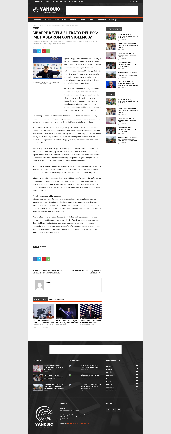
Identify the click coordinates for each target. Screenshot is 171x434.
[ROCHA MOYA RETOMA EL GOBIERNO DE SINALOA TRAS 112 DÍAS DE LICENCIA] (111, 55)
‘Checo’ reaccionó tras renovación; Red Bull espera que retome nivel (47, 272)
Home (34, 25)
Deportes (62, 1)
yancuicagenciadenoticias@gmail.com (78, 423)
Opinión (56, 20)
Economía (102, 20)
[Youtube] (136, 1)
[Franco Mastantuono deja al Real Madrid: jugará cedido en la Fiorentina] (67, 311)
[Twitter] (133, 1)
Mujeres (81, 1)
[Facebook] (130, 1)
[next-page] (37, 331)
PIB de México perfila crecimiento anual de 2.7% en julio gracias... (127, 64)
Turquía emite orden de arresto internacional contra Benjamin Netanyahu (128, 83)
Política (82, 20)
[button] (136, 20)
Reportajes (113, 20)
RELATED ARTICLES (40, 299)
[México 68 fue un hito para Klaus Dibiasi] (74, 377)
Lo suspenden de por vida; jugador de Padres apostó (86, 272)
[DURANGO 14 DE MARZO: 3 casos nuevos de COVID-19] (74, 368)
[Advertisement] (102, 10)
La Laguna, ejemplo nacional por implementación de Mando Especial (91, 386)
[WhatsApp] (48, 51)
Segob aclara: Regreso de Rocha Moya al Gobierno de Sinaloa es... (128, 45)
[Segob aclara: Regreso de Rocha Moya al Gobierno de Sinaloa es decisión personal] (111, 46)
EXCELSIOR (43, 247)
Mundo (73, 20)
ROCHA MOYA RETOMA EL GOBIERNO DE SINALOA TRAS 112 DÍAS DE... (127, 55)
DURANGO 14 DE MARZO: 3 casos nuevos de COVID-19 (90, 366)
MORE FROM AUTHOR (56, 299)
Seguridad (92, 20)
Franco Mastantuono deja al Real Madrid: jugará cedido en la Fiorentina (67, 323)
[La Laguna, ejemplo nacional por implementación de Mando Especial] (74, 387)
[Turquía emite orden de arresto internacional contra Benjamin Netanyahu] (111, 84)
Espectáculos (72, 1)
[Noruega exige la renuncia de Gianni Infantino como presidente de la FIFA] (91, 311)
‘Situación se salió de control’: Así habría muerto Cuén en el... (128, 36)
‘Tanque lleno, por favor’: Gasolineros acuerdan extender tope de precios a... (128, 74)
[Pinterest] (44, 51)
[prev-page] (34, 331)
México (65, 20)
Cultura (55, 1)
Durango (47, 20)
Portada (37, 20)
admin (36, 47)
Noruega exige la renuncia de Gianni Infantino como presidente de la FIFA (90, 323)
